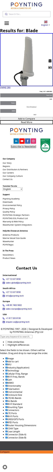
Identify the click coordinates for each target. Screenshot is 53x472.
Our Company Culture (13, 176)
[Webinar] (50, 61)
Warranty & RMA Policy (13, 222)
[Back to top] (48, 101)
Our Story (7, 163)
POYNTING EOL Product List (15, 218)
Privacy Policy (9, 209)
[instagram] (33, 141)
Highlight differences (18, 344)
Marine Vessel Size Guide (14, 238)
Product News (9, 258)
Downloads (8, 202)
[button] (5, 467)
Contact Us (8, 179)
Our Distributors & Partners (15, 170)
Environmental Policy (12, 205)
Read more (26, 122)
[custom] (50, 67)
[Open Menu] (6, 23)
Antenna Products (11, 235)
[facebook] (27, 141)
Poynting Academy (11, 199)
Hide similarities (15, 341)
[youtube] (22, 141)
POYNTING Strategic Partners (16, 215)
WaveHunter (8, 241)
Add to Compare (26, 118)
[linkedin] (16, 141)
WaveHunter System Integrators (17, 225)
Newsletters (8, 255)
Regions (6, 166)
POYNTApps (8, 245)
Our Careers (8, 173)
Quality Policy (9, 212)
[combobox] (26, 14)
